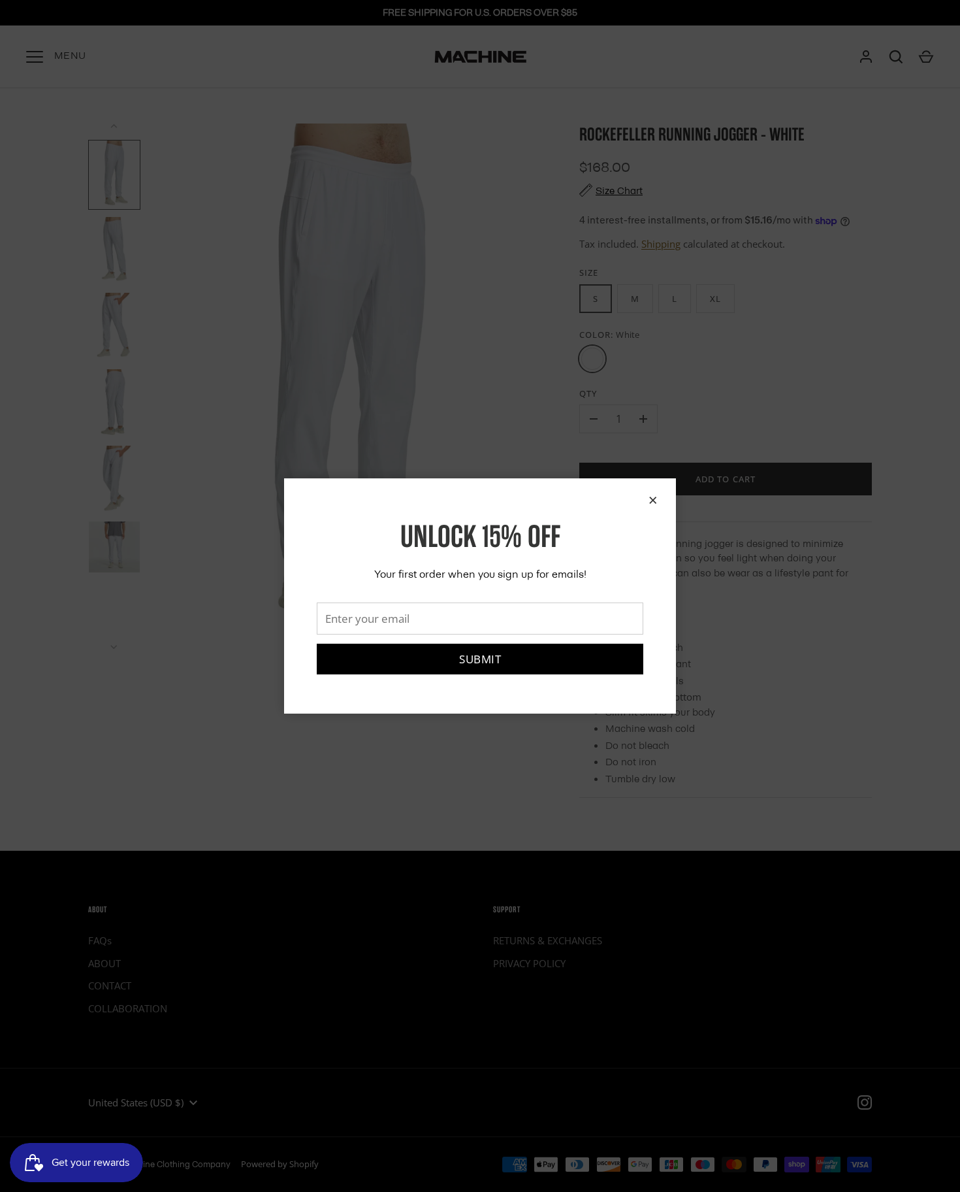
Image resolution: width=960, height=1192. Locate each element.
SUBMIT (480, 659)
